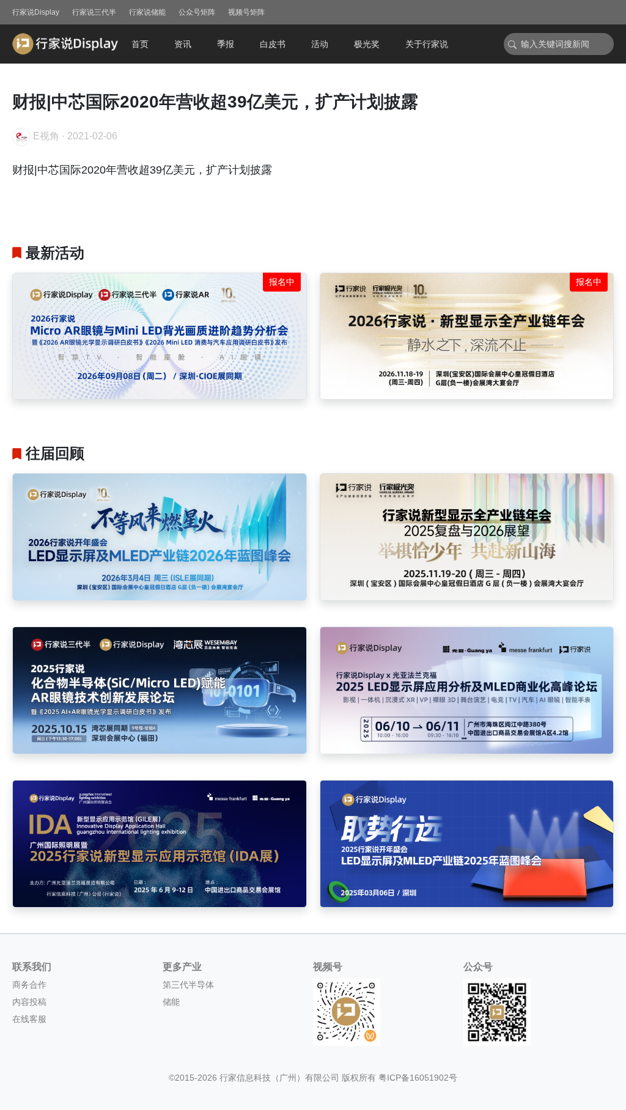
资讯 (182, 44)
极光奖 (367, 44)
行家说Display (35, 12)
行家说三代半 (94, 12)
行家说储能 (147, 12)
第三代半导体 (188, 985)
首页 (140, 44)
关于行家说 (426, 44)
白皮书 (272, 44)
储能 (171, 1002)
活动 (319, 44)
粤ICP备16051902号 (417, 1077)
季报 (225, 44)
